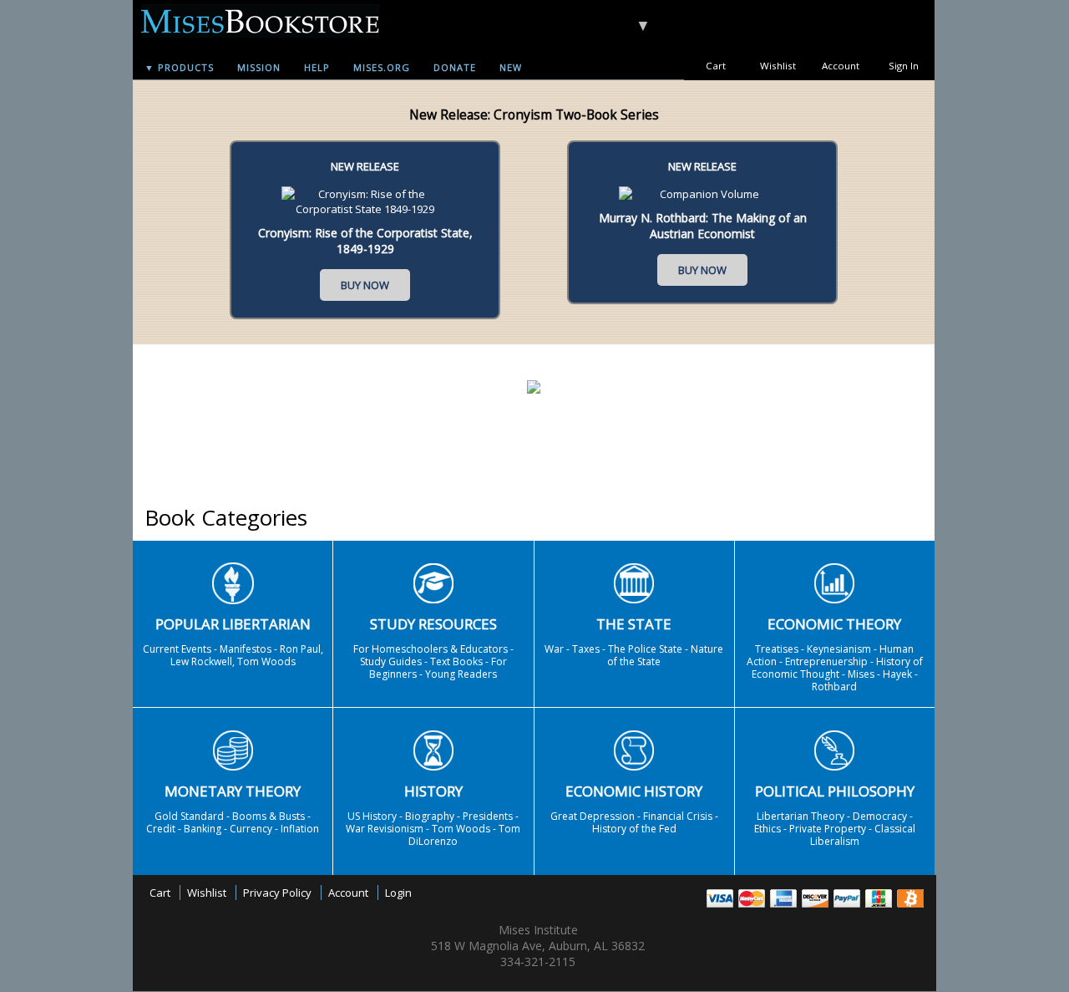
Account (840, 65)
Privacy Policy (277, 892)
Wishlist (778, 65)
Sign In (904, 65)
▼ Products (179, 67)
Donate (454, 67)
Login (398, 892)
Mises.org (381, 67)
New (510, 67)
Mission (259, 67)
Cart (716, 65)
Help (317, 67)
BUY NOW (365, 285)
